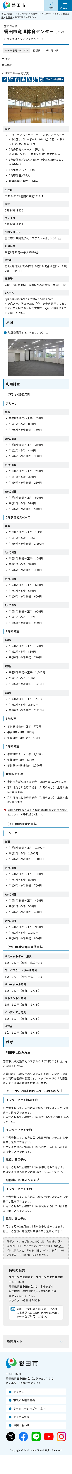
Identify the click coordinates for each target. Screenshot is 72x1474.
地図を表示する (26, 332)
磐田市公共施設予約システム (31, 238)
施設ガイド (36, 13)
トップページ (21, 13)
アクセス (18, 1392)
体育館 (9, 17)
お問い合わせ (21, 1425)
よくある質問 (21, 1417)
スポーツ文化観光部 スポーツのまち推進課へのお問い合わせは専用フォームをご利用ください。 (38, 1312)
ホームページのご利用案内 (29, 1408)
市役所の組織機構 (24, 1400)
